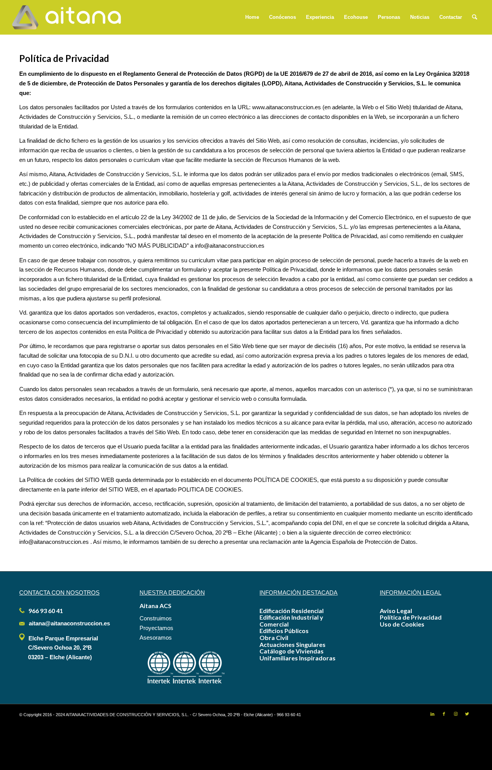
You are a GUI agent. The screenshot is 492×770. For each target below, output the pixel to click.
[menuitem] (252, 17)
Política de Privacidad (411, 617)
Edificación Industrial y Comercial (291, 620)
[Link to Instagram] (455, 714)
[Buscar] (474, 17)
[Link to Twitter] (467, 714)
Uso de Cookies (402, 624)
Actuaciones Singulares (292, 644)
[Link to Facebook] (444, 714)
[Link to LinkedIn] (432, 714)
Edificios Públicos (284, 630)
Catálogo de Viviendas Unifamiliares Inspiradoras (297, 654)
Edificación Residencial (291, 610)
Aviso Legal (396, 610)
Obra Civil (273, 637)
